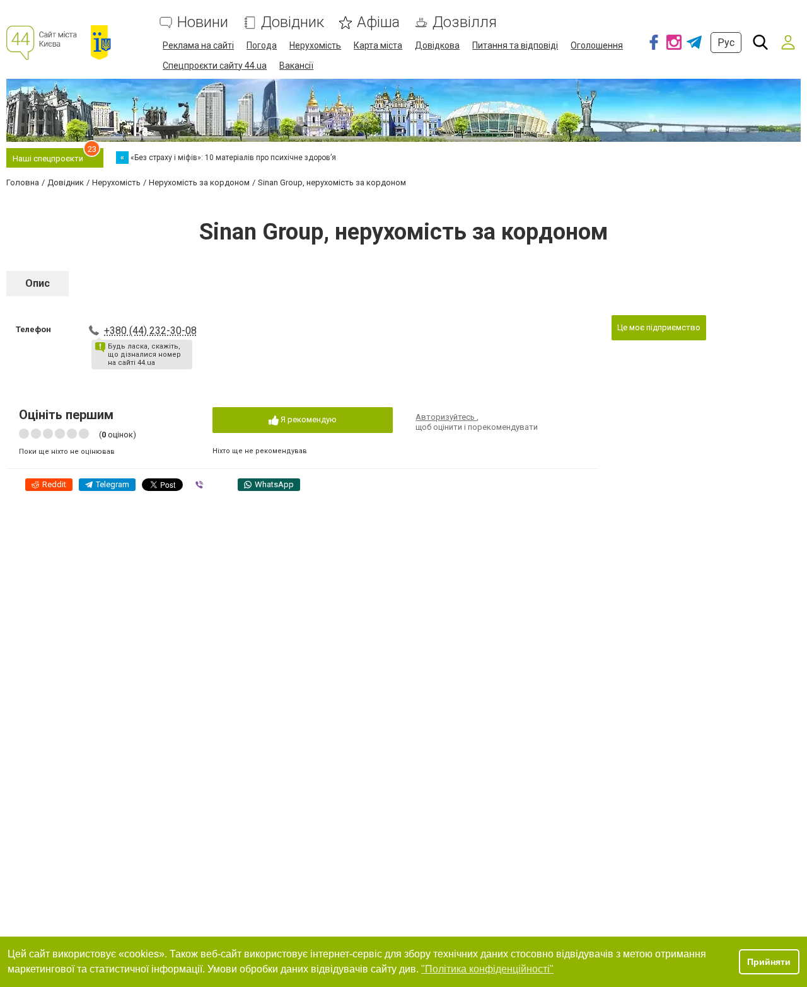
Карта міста (378, 45)
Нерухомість (315, 45)
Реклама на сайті (198, 45)
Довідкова (437, 45)
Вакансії (296, 66)
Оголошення (597, 45)
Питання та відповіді (515, 45)
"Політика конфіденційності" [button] (487, 969)
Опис (37, 283)
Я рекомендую (308, 419)
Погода (262, 45)
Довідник (292, 22)
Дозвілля (465, 22)
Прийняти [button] (769, 962)
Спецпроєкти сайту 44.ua (215, 66)
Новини (202, 22)
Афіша (378, 22)
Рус (725, 43)
